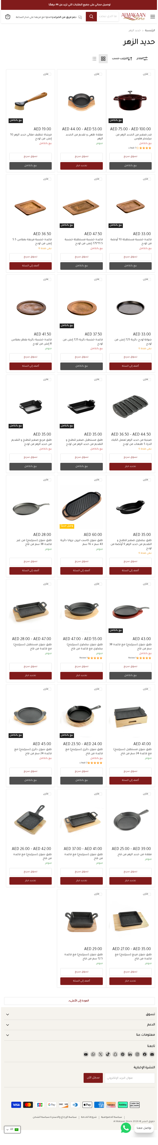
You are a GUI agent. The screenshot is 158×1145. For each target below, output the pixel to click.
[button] (12, 1129)
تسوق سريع (130, 156)
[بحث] (91, 16)
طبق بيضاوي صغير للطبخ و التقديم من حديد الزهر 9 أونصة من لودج (131, 544)
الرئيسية (150, 30)
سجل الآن (93, 1078)
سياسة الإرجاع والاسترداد (63, 1117)
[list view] (94, 58)
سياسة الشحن (41, 1117)
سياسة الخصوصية (111, 1117)
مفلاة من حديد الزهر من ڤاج (135, 854)
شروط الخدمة (89, 1117)
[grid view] (103, 58)
